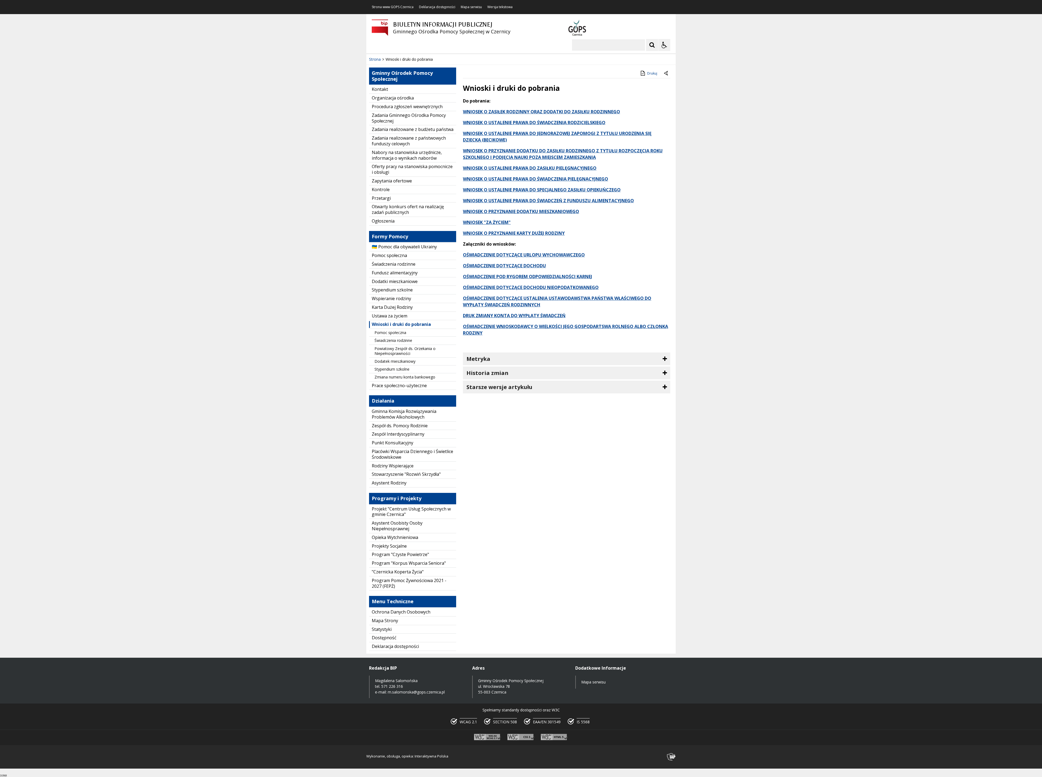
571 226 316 (392, 686)
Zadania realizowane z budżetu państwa (412, 129)
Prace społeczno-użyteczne (399, 385)
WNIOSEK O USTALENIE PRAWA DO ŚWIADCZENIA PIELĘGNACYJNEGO (535, 179)
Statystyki (382, 629)
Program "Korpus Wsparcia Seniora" (409, 563)
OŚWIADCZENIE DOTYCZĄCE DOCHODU (504, 266)
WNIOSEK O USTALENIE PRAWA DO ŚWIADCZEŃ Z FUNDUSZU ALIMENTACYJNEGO (548, 201)
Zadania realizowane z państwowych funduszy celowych (409, 141)
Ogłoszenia (383, 221)
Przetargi (381, 198)
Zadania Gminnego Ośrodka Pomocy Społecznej (409, 118)
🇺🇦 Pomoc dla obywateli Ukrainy (404, 247)
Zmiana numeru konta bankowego (404, 377)
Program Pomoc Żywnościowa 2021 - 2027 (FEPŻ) (409, 583)
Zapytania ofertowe (392, 181)
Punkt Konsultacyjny (392, 443)
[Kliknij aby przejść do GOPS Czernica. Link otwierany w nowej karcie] (577, 28)
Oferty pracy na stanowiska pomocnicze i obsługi (412, 169)
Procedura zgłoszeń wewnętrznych (407, 107)
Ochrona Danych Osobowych (401, 612)
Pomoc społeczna (389, 255)
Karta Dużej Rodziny (392, 307)
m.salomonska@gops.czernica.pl (416, 692)
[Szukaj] (652, 45)
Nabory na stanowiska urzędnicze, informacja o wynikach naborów (407, 155)
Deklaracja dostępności (437, 7)
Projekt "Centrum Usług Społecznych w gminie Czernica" (411, 512)
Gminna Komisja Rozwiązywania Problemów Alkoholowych (404, 414)
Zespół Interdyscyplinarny (398, 434)
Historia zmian (487, 373)
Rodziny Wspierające (393, 466)
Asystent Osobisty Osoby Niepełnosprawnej (397, 526)
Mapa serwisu (471, 7)
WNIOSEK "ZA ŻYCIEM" (487, 222)
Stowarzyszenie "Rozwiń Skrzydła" (406, 474)
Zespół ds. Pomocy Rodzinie (400, 426)
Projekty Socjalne (389, 546)
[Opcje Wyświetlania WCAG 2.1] (664, 45)
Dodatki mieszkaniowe (395, 281)
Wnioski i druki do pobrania (401, 324)
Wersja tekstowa (500, 7)
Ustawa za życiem (389, 316)
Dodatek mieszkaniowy (394, 361)
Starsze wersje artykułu (499, 387)
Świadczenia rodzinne (393, 264)
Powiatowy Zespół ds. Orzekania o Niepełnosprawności (405, 351)
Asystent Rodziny (389, 483)
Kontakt (380, 89)
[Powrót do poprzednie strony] (666, 73)
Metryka (478, 358)
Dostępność (384, 638)
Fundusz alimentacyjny (395, 273)
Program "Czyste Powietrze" (400, 554)
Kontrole (381, 189)
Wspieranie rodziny (391, 298)
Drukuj (652, 73)
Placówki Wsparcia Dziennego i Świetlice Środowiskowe (412, 454)
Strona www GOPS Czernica (393, 7)
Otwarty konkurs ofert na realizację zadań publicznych (408, 209)
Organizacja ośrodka (393, 98)
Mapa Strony (385, 621)
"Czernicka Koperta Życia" (398, 572)
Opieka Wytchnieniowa (395, 537)
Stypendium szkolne (392, 290)
